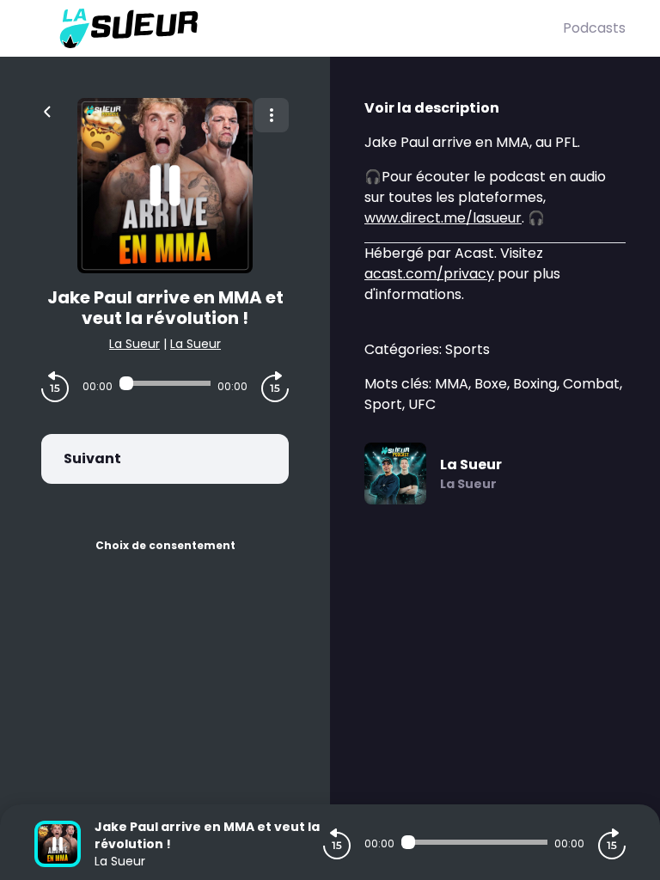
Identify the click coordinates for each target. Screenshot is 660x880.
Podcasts (594, 28)
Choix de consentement (165, 545)
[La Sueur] (298, 28)
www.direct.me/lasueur (443, 218)
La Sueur (134, 343)
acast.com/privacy (429, 274)
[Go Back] (47, 110)
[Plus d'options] (271, 115)
